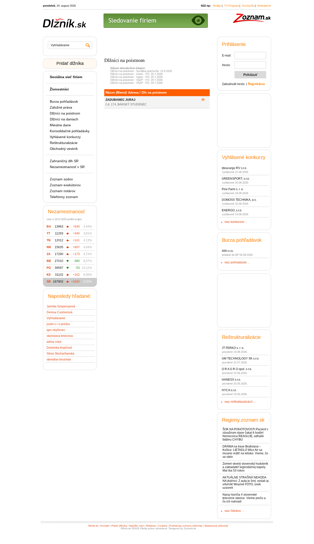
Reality (217, 5)
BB (49, 261)
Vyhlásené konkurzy (65, 137)
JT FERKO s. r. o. (233, 348)
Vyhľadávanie (56, 318)
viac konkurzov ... (235, 222)
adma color (54, 342)
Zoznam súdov (61, 179)
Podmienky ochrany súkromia (185, 525)
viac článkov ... (234, 511)
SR (49, 281)
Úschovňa (248, 5)
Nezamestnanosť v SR (67, 167)
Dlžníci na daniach (64, 119)
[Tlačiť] (203, 99)
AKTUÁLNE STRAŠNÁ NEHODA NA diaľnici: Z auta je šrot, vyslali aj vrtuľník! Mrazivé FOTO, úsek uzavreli (245, 482)
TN (49, 240)
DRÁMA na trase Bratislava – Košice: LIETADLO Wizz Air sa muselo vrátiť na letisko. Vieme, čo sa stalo (245, 451)
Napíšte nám (136, 525)
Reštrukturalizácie (64, 143)
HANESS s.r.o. (231, 379)
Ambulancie (264, 5)
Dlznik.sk (93, 525)
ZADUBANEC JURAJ (120, 99)
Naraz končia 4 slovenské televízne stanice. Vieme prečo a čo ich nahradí (244, 498)
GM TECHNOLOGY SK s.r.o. (240, 358)
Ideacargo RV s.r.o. (234, 168)
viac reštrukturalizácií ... (239, 401)
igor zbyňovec (56, 330)
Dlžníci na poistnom (65, 113)
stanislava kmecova (60, 336)
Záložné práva (61, 107)
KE (49, 274)
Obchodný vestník (64, 149)
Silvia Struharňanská (60, 353)
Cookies (162, 525)
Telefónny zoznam (64, 197)
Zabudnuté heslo (233, 84)
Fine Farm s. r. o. (233, 189)
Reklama (151, 525)
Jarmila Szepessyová (61, 306)
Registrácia (256, 84)
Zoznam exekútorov (65, 185)
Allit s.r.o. (228, 251)
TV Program (231, 5)
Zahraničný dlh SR (64, 161)
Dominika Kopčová (59, 347)
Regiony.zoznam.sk (243, 420)
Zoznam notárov (62, 191)
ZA (49, 254)
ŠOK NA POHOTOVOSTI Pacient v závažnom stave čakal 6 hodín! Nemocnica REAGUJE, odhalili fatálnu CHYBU (245, 434)
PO (49, 268)
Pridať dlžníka (70, 63)
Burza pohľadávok (64, 101)
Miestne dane (60, 125)
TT (48, 233)
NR (49, 247)
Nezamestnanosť (66, 211)
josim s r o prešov (58, 324)
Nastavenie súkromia (216, 525)
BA (49, 226)
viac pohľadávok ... (236, 262)
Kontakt (104, 525)
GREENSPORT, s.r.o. (236, 178)
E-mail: (226, 55)
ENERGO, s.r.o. (232, 210)
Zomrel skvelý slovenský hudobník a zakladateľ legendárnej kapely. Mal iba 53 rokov (245, 467)
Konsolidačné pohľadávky (70, 131)
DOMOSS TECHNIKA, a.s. (239, 199)
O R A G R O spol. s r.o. (237, 369)
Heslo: (226, 65)
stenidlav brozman (59, 359)
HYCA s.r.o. (229, 390)
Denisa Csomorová (59, 312)
